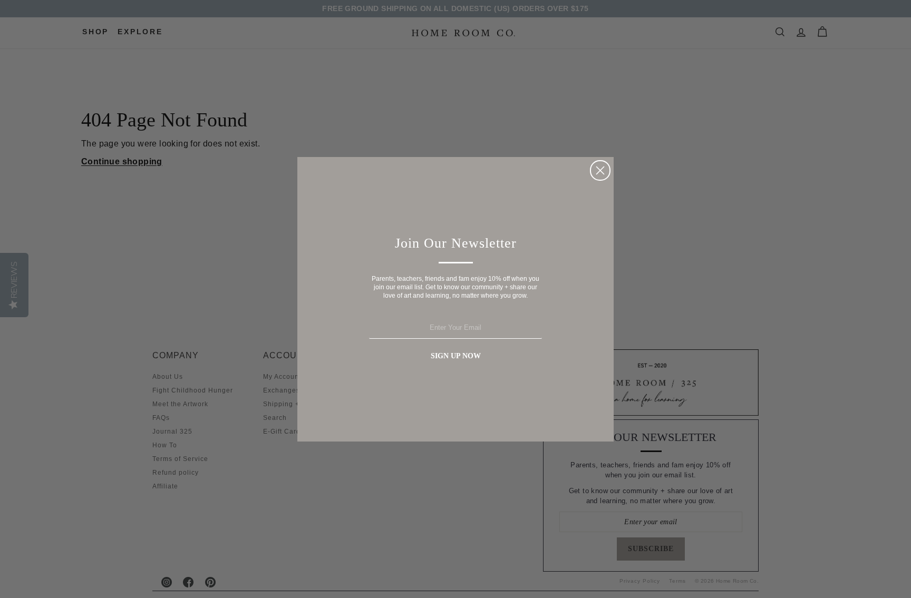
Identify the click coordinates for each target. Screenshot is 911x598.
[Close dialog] (600, 170)
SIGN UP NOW (456, 356)
